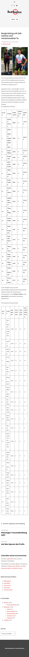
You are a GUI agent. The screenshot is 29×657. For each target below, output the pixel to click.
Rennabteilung (20, 524)
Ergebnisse (12, 524)
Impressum (7, 587)
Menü (13, 19)
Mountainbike (11, 611)
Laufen (9, 609)
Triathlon (9, 618)
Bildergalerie (7, 581)
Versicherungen (8, 590)
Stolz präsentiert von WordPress (14, 648)
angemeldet (10, 559)
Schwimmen (10, 616)
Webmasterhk (6, 44)
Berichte (5, 524)
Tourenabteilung (11, 605)
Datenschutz (7, 585)
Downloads (7, 583)
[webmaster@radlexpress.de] (16, 5)
